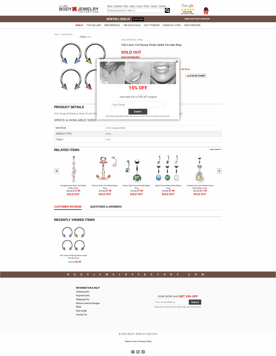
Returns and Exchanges (88, 303)
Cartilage (118, 6)
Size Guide (81, 310)
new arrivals (112, 25)
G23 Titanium (152, 25)
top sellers (93, 25)
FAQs (78, 307)
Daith (132, 6)
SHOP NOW (138, 19)
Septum (162, 6)
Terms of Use (131, 341)
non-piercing (192, 25)
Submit (195, 302)
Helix (126, 6)
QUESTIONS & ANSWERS (106, 206)
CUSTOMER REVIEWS (68, 206)
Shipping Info (82, 299)
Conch (139, 6)
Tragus (154, 6)
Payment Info (83, 295)
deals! (79, 25)
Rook (146, 6)
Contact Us (81, 314)
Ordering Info (82, 291)
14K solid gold (132, 25)
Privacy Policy (144, 341)
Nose (109, 6)
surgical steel (172, 25)
